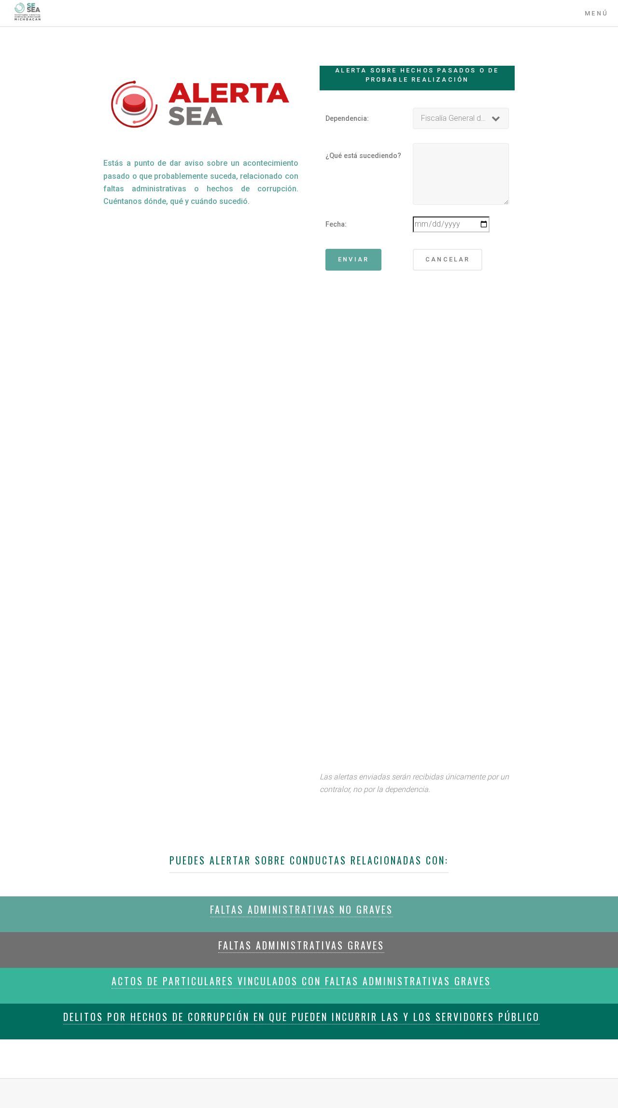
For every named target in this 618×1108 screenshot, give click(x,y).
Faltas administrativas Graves (301, 945)
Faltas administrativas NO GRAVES (301, 909)
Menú (596, 13)
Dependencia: (347, 119)
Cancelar (447, 259)
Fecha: (336, 224)
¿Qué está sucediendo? (363, 156)
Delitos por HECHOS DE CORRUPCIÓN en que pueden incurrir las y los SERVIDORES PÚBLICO (301, 1016)
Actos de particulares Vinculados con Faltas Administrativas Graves (301, 981)
